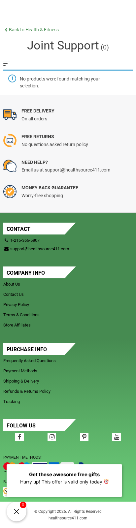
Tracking (11, 401)
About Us (11, 284)
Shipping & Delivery (21, 381)
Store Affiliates (17, 325)
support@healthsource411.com (39, 248)
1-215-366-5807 (25, 240)
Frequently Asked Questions (29, 360)
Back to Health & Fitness (34, 29)
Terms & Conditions (21, 314)
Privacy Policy (16, 304)
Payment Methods (20, 370)
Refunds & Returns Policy (27, 391)
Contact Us (13, 294)
